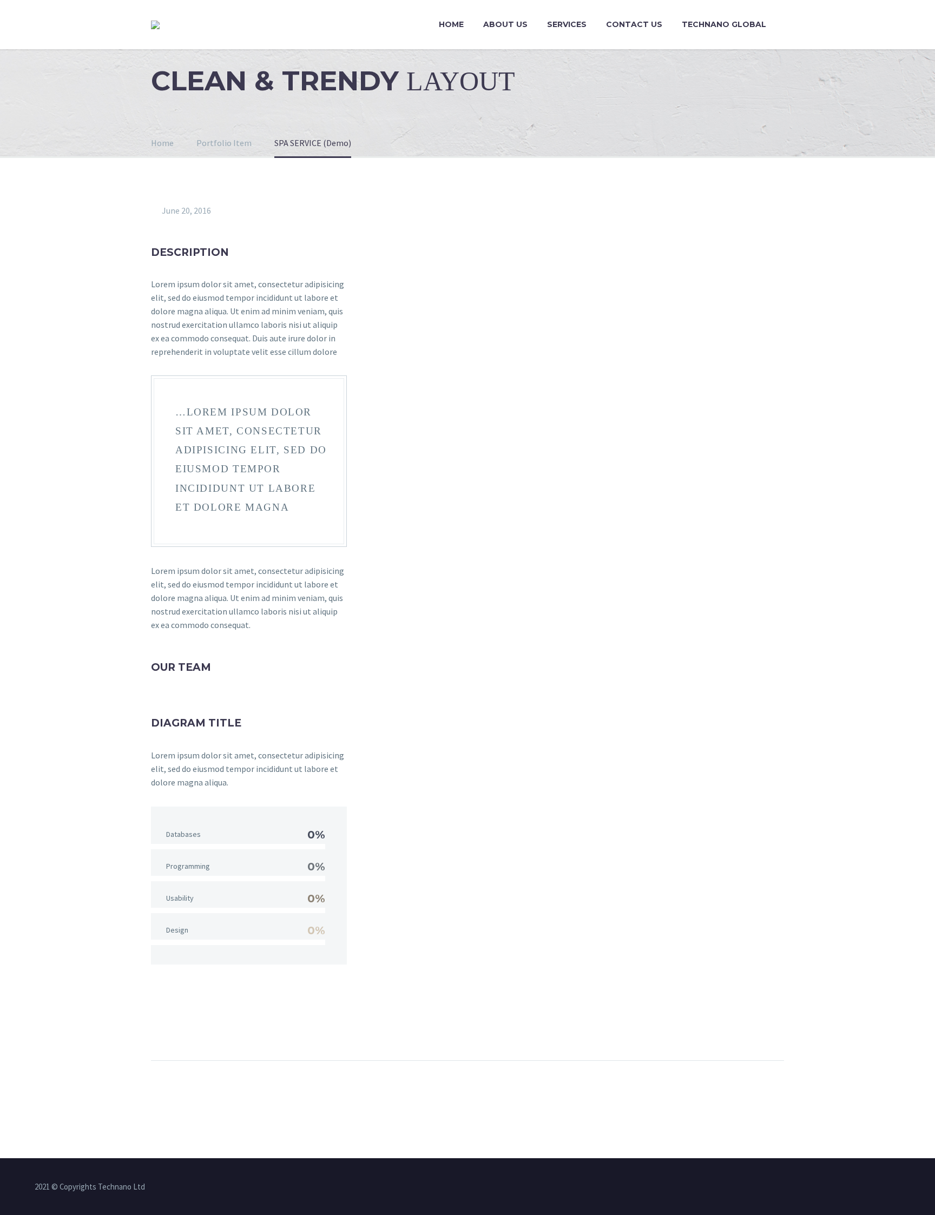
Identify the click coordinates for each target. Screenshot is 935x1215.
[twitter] (453, 1187)
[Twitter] (180, 1026)
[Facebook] (160, 1026)
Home (451, 24)
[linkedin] (438, 1187)
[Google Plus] (200, 1026)
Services (567, 24)
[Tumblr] (240, 1026)
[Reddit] (280, 1026)
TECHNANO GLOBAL (724, 24)
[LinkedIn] (260, 1026)
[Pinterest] (220, 1026)
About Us (505, 24)
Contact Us (634, 24)
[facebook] (424, 1187)
